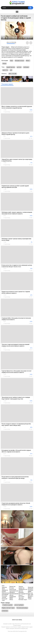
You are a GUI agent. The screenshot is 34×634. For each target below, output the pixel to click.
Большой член (4, 599)
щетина (19, 67)
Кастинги (21, 596)
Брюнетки (12, 586)
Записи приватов (21, 587)
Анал (11, 60)
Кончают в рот (23, 599)
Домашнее (13, 596)
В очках (12, 588)
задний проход (11, 67)
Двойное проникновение (14, 593)
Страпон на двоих (7, 605)
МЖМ (29, 591)
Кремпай (30, 587)
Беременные (5, 593)
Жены (11, 599)
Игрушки (21, 592)
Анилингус (5, 590)
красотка (5, 70)
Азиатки (4, 587)
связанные (5, 610)
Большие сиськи (19, 60)
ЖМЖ (11, 598)
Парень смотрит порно (8, 607)
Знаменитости (23, 589)
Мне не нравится (5, 43)
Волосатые (13, 589)
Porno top (10, 631)
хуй (11, 70)
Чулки (29, 598)
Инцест (21, 595)
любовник (26, 67)
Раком (4, 63)
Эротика (21, 598)
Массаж (30, 593)
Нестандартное (23, 593)
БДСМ (4, 591)
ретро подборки (19, 605)
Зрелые (21, 591)
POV (3, 585)
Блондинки (5, 594)
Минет (28, 60)
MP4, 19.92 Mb (12, 73)
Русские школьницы (22, 607)
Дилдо (11, 595)
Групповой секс (14, 591)
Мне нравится (3, 43)
